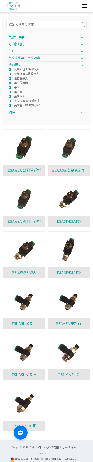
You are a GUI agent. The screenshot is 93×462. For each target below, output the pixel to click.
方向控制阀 (16, 44)
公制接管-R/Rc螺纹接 (27, 69)
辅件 (12, 112)
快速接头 (15, 65)
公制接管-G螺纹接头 (26, 74)
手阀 (17, 87)
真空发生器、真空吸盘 (24, 58)
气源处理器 (16, 37)
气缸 (12, 51)
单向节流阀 (21, 83)
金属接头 (19, 96)
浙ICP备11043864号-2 (64, 459)
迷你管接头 (21, 78)
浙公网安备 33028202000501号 (33, 459)
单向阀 (18, 92)
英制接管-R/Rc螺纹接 (27, 100)
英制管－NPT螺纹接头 (27, 105)
